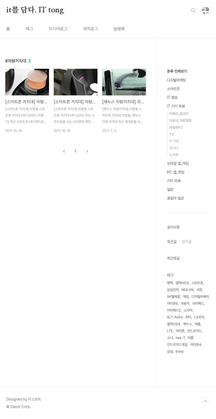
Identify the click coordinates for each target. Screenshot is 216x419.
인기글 (187, 242)
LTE (170, 331)
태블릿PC (176, 127)
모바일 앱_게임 (178, 163)
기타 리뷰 (174, 181)
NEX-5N (187, 290)
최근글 (171, 242)
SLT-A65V (175, 317)
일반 (170, 189)
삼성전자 (173, 290)
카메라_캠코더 (178, 114)
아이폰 (180, 331)
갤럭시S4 (173, 324)
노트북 (173, 155)
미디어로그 (58, 28)
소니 (170, 338)
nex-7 (180, 338)
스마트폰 (173, 89)
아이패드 (198, 303)
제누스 (187, 324)
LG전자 (199, 317)
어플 (190, 338)
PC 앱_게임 (175, 172)
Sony (180, 351)
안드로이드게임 (177, 345)
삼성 (170, 351)
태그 (29, 28)
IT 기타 (174, 141)
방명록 (119, 28)
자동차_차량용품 (180, 121)
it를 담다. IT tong (35, 10)
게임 (186, 297)
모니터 (173, 148)
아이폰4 (195, 345)
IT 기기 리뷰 (176, 106)
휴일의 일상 (175, 198)
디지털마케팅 (176, 80)
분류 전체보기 (177, 71)
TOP (205, 401)
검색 (193, 10)
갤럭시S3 (182, 283)
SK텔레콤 (173, 297)
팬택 (170, 283)
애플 (197, 324)
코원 (199, 290)
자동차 (185, 303)
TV (171, 134)
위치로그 (90, 28)
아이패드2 (174, 310)
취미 (188, 317)
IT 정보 (172, 97)
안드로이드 (194, 331)
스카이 (188, 310)
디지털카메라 (200, 297)
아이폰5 (172, 303)
